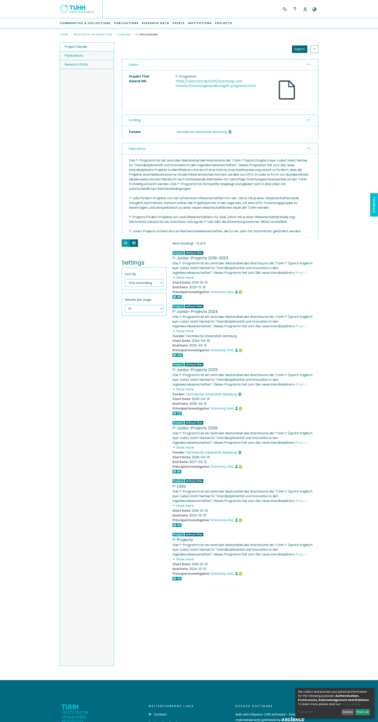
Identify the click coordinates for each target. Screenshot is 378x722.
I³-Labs (179, 486)
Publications (126, 23)
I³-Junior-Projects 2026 (195, 428)
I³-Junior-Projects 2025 (195, 370)
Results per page (138, 300)
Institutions (200, 23)
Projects (223, 23)
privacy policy (350, 704)
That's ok (362, 712)
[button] (314, 9)
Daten (133, 64)
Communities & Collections (85, 23)
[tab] (220, 64)
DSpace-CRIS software (268, 714)
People (178, 23)
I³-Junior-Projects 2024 (195, 311)
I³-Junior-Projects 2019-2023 (200, 258)
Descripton (137, 148)
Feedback (374, 205)
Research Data (155, 23)
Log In (305, 9)
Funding (124, 34)
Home (64, 34)
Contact (160, 714)
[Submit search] (284, 8)
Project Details (76, 46)
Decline (348, 712)
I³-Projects (182, 539)
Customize (305, 712)
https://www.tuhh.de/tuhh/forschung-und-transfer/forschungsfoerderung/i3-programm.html (216, 83)
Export (300, 49)
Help (294, 9)
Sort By (130, 274)
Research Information (93, 34)
